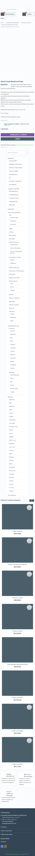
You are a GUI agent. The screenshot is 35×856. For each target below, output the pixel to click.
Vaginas (12, 290)
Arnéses (11, 232)
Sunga (12, 385)
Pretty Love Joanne (17, 598)
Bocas (12, 287)
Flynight (11, 437)
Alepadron (12, 399)
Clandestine (12, 420)
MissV (10, 454)
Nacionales (12, 301)
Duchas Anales (14, 217)
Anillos (11, 228)
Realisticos (13, 263)
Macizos (12, 260)
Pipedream (12, 467)
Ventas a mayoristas (6, 831)
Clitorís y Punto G (14, 242)
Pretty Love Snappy (17, 731)
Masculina (11, 372)
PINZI (10, 464)
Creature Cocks (13, 427)
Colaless (12, 344)
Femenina (11, 328)
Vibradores (12, 311)
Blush (10, 410)
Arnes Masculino (14, 375)
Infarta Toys (12, 440)
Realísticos (13, 317)
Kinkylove (11, 443)
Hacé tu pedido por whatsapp (9, 793)
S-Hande (11, 474)
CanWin (11, 416)
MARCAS (10, 397)
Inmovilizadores (13, 174)
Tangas (12, 392)
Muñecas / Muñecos (14, 298)
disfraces (12, 354)
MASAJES (12, 205)
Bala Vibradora (14, 245)
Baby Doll (12, 334)
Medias (12, 361)
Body (11, 341)
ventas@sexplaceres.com (9, 823)
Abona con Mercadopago (28, 775)
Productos (4, 827)
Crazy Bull (11, 423)
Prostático (13, 224)
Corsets (12, 351)
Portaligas (13, 365)
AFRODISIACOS (13, 191)
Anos (11, 283)
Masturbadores (13, 281)
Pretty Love (4, 147)
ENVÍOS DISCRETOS (10, 775)
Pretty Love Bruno (17, 531)
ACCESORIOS (13, 161)
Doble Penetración (14, 267)
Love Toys (12, 447)
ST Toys (11, 487)
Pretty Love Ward (17, 631)
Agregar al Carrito (18, 135)
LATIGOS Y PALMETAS (15, 181)
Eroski (10, 433)
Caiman (11, 413)
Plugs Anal (13, 221)
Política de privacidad (6, 834)
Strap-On (11, 308)
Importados (12, 274)
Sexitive (11, 481)
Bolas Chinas (12, 235)
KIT (10, 178)
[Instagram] (5, 846)
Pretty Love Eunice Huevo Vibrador (17, 564)
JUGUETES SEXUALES (14, 212)
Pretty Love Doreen (17, 697)
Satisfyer (11, 477)
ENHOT (11, 430)
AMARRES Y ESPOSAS (15, 164)
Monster (11, 294)
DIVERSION (11, 209)
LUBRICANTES (13, 201)
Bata (11, 338)
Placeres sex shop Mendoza (13, 854)
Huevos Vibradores (15, 248)
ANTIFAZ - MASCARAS (15, 168)
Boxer (12, 378)
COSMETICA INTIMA (13, 189)
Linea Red (13, 358)
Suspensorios (14, 388)
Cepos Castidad (13, 171)
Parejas (12, 314)
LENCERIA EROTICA (13, 326)
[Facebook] (2, 846)
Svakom (11, 491)
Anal (10, 215)
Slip (11, 382)
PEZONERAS (12, 184)
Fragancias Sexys (14, 198)
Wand (11, 321)
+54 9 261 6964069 (7, 821)
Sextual (11, 484)
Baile (10, 403)
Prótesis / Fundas (14, 305)
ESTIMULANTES (13, 195)
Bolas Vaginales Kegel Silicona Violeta (17, 664)
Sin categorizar (12, 495)
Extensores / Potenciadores (16, 271)
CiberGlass (12, 239)
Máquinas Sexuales (14, 278)
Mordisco (11, 457)
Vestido (12, 368)
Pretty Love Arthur (17, 764)
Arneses (12, 331)
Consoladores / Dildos (15, 257)
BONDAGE (11, 158)
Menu (2, 18)
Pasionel (11, 460)
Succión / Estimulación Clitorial (24, 145)
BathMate (11, 406)
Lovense (11, 450)
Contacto (3, 841)
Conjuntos (13, 348)
